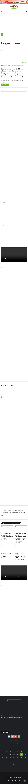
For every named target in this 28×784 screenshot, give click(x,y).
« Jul (13, 764)
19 (10, 754)
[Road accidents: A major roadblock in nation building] (7, 548)
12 (10, 751)
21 (17, 754)
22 (21, 754)
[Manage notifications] (24, 781)
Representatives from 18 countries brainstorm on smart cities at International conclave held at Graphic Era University (20, 537)
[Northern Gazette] (14, 7)
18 (6, 754)
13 (14, 751)
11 (6, 751)
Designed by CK (18, 777)
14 (17, 751)
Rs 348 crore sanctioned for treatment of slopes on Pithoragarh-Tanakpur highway (20, 556)
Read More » (5, 84)
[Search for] (26, 11)
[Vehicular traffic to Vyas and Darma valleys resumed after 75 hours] (7, 528)
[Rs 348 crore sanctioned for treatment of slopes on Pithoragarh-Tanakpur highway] (21, 548)
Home (3, 39)
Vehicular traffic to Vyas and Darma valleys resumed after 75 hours (7, 536)
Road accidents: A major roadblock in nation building (6, 555)
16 (25, 751)
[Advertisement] (14, 24)
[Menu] (2, 11)
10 (2, 751)
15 (21, 751)
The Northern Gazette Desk (7, 65)
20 (14, 754)
